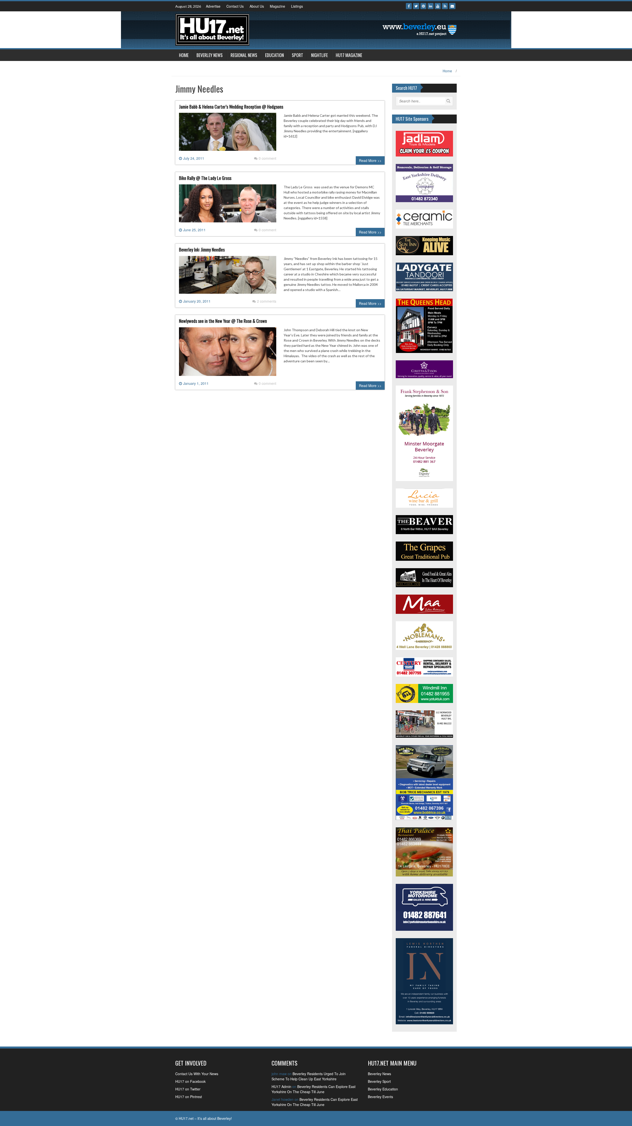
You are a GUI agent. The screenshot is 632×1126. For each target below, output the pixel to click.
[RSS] (445, 6)
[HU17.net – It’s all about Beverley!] (212, 29)
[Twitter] (416, 6)
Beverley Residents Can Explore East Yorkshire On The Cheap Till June (314, 1089)
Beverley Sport (379, 1081)
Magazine (277, 6)
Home (184, 55)
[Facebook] (409, 6)
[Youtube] (438, 6)
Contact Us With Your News (196, 1073)
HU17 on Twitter (187, 1089)
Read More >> (370, 160)
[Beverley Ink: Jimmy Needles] (227, 276)
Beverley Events (380, 1096)
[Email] (452, 6)
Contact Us (235, 6)
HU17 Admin (281, 1086)
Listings (297, 6)
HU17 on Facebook (190, 1081)
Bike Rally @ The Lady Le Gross (205, 178)
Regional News (244, 55)
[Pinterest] (423, 6)
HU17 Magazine (349, 55)
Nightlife (319, 55)
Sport (297, 55)
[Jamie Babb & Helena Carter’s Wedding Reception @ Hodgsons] (227, 133)
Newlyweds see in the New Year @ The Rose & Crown (223, 321)
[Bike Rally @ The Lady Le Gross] (227, 205)
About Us (257, 6)
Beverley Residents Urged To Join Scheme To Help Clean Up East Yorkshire (309, 1076)
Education (274, 55)
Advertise (213, 6)
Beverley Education (383, 1089)
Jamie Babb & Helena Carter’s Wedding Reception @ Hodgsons (231, 106)
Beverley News (210, 55)
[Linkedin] (431, 6)
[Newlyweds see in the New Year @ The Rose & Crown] (227, 353)
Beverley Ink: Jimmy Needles (202, 249)
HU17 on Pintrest (188, 1096)
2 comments (266, 301)
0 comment (267, 158)
